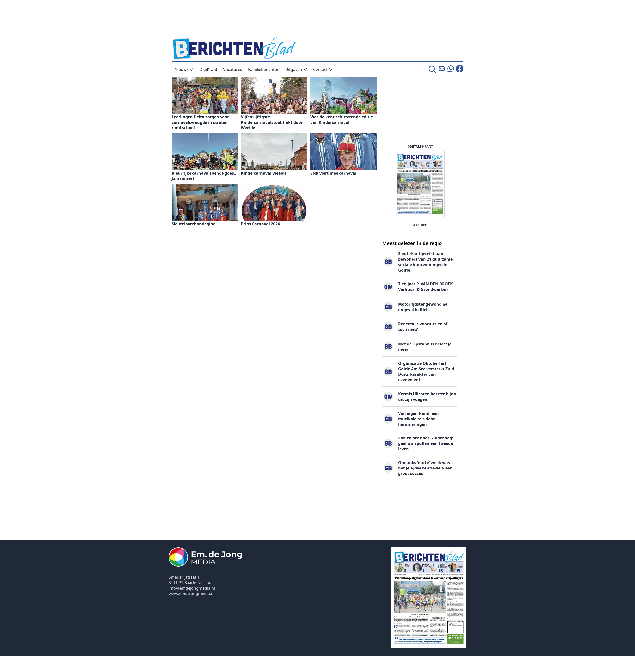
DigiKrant (208, 69)
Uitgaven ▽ (296, 69)
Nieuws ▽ (184, 69)
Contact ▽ (323, 69)
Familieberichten (263, 69)
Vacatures (232, 69)
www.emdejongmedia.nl (191, 593)
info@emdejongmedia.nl (192, 588)
